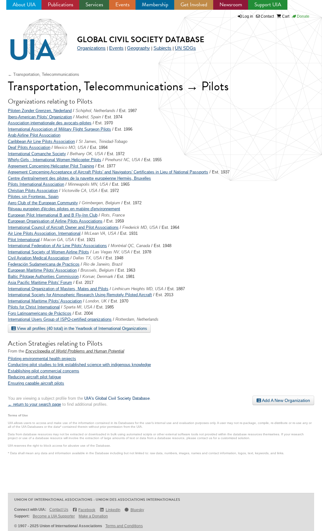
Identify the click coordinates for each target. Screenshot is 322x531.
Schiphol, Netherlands (95, 110)
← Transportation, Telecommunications (43, 74)
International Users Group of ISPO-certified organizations (60, 319)
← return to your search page (34, 404)
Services (94, 4)
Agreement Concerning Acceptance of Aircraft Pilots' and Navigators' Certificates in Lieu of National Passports (108, 172)
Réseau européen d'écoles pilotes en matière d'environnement (64, 208)
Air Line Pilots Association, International (44, 233)
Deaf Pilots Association (29, 147)
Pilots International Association (36, 184)
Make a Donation (93, 516)
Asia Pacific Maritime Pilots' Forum (40, 282)
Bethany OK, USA (86, 153)
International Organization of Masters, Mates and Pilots (58, 288)
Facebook (86, 510)
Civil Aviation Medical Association (38, 258)
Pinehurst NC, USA (122, 159)
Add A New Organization (285, 400)
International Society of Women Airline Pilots (48, 252)
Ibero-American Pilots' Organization (40, 117)
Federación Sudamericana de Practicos (44, 264)
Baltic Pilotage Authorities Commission (43, 276)
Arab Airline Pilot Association (34, 135)
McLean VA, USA (100, 233)
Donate (302, 16)
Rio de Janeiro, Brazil (102, 264)
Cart (285, 16)
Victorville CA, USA (79, 190)
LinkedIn (113, 510)
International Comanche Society (37, 153)
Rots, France (113, 215)
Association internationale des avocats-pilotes (50, 123)
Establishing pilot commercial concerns (43, 371)
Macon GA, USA (58, 239)
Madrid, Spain (88, 117)
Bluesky (137, 510)
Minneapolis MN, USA (88, 184)
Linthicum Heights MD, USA (138, 288)
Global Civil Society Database (140, 39)
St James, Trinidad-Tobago (103, 141)
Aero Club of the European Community (43, 203)
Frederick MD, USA (140, 227)
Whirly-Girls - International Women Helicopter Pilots (54, 159)
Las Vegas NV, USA (111, 252)
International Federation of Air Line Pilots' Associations (57, 245)
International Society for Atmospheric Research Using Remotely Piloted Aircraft (80, 294)
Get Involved (193, 4)
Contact (267, 16)
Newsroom (230, 4)
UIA (31, 36)
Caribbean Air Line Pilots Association (41, 141)
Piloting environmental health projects (42, 358)
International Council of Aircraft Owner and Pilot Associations (63, 227)
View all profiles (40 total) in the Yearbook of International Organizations (81, 328)
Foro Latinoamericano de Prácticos (39, 313)
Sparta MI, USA (78, 307)
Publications (60, 4)
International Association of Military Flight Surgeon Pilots (59, 129)
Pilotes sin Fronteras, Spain (33, 196)
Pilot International (24, 239)
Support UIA (267, 4)
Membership (155, 4)
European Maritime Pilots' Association (42, 270)
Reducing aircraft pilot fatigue (34, 377)
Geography (138, 48)
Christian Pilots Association (33, 190)
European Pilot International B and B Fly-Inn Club (52, 215)
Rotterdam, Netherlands (136, 319)
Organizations (91, 48)
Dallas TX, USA (87, 258)
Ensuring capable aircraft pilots (36, 383)
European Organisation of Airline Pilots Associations (55, 221)
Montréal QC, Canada (130, 245)
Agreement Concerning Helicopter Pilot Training (51, 166)
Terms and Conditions (124, 526)
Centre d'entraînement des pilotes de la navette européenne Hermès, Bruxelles (79, 178)
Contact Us (58, 509)
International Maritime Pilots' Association (45, 301)
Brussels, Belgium (97, 270)
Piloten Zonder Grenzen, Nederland (40, 110)
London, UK (96, 301)
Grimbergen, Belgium (101, 203)
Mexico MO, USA (70, 147)
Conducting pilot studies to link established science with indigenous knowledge (79, 364)
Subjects (162, 48)
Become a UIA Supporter (54, 516)
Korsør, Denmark (97, 276)
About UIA (24, 4)
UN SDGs (185, 48)
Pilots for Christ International (34, 307)
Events (122, 4)
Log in (247, 16)
